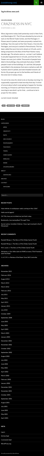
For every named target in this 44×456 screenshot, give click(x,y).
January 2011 (5, 306)
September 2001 (6, 399)
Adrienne (4, 251)
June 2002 (4, 364)
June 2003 (4, 321)
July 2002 (4, 360)
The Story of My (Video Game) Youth (25, 240)
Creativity (6, 131)
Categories (5, 123)
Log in (3, 432)
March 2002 (5, 375)
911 (4, 105)
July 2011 (4, 294)
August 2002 (5, 356)
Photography (8, 143)
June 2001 (4, 410)
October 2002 (5, 348)
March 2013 (5, 283)
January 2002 (5, 383)
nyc (18, 105)
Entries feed (5, 436)
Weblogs (6, 159)
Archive (4, 178)
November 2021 (6, 271)
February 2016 (6, 275)
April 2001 (4, 418)
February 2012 (6, 291)
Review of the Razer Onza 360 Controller (23, 257)
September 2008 (6, 318)
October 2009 (5, 314)
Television (6, 147)
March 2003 (5, 333)
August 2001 (5, 402)
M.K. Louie (4, 248)
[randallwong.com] (9, 2)
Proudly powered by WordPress (10, 453)
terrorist (25, 105)
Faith (5, 135)
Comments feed (6, 440)
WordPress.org (6, 444)
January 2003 (5, 337)
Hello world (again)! (7, 212)
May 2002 (4, 368)
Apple (5, 127)
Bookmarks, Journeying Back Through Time (15, 220)
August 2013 (5, 279)
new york (11, 105)
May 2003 (4, 325)
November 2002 (6, 345)
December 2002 (6, 341)
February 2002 (6, 379)
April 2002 (4, 372)
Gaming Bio (7, 175)
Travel (5, 151)
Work (5, 163)
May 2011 (4, 298)
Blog (3, 119)
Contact (4, 182)
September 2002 (6, 352)
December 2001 (6, 387)
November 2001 (6, 391)
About (3, 171)
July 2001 (4, 406)
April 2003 (4, 329)
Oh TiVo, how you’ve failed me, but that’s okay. (16, 216)
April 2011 (4, 302)
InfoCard (6, 186)
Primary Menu (41, 2)
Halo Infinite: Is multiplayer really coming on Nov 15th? (19, 208)
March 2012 (5, 287)
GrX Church (7, 139)
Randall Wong (5, 240)
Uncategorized (6, 20)
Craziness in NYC (16, 24)
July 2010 (4, 310)
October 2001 (5, 395)
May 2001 (4, 414)
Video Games (7, 155)
